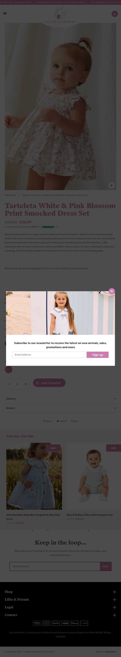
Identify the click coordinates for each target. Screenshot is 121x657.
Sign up (97, 354)
